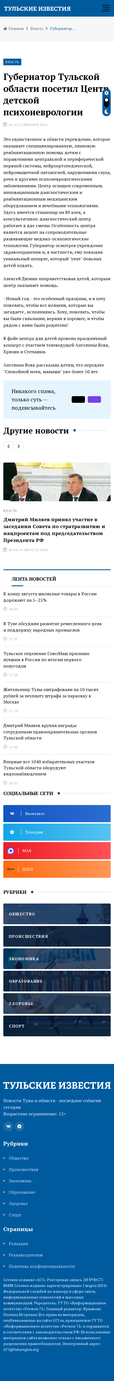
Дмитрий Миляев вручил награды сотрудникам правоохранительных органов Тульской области (50, 731)
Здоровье (18, 1203)
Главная (16, 28)
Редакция (18, 1244)
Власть (36, 28)
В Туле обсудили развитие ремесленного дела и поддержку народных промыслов (52, 627)
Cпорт (15, 1215)
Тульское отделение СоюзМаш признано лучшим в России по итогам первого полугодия (46, 659)
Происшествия (23, 1169)
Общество (18, 1158)
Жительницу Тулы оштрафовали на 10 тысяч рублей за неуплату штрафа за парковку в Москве (51, 695)
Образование (22, 1192)
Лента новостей (34, 579)
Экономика (20, 1181)
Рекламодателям (26, 1255)
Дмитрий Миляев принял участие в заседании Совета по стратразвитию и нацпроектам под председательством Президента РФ (54, 530)
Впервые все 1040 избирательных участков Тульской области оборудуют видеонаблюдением (49, 768)
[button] (8, 446)
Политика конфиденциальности (42, 1266)
